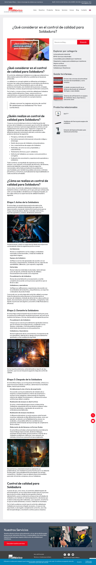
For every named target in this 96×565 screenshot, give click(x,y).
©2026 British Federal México (71, 557)
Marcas (57, 10)
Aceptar (79, 562)
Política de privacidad (89, 561)
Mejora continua (58, 63)
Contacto (84, 10)
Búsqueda (83, 42)
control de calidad (41, 125)
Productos (50, 10)
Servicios (64, 10)
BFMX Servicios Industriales (62, 56)
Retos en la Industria (59, 66)
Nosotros (42, 10)
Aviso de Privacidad (39, 554)
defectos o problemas (30, 77)
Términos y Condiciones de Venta (42, 557)
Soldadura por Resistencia (61, 68)
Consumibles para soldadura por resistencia (67, 59)
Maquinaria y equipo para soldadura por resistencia (69, 61)
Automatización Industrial (61, 54)
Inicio (35, 10)
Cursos (72, 10)
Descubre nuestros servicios (16, 543)
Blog (77, 10)
